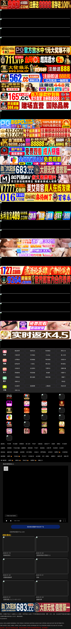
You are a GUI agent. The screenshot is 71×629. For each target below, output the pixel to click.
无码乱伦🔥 (17, 456)
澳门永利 (28, 444)
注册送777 (47, 444)
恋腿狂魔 (63, 368)
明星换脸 (32, 372)
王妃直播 (55, 448)
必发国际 (22, 452)
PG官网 (9, 444)
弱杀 (37, 577)
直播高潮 (24, 448)
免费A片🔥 (18, 460)
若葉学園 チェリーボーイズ (12, 599)
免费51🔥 (9, 456)
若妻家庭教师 (7, 577)
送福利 (53, 444)
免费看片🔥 (57, 452)
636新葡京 (65, 452)
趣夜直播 (9, 452)
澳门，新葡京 (45, 456)
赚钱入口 (40, 460)
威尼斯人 (3, 444)
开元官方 (24, 456)
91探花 (32, 364)
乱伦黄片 (61, 448)
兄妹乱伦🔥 (26, 460)
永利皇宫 (50, 452)
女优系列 (32, 368)
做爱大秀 (60, 456)
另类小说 (17, 390)
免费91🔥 (10, 460)
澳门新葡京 (29, 452)
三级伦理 (17, 355)
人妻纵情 (48, 386)
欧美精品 (48, 351)
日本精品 (32, 355)
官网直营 (21, 444)
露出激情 (32, 377)
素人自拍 (63, 355)
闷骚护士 (63, 372)
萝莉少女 (63, 351)
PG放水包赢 (17, 448)
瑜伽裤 (48, 372)
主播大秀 (49, 448)
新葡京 (58, 444)
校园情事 (32, 386)
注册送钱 (40, 444)
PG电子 (34, 444)
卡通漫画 (17, 377)
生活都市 (17, 386)
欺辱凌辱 (17, 364)
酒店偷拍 (42, 448)
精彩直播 (30, 448)
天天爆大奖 (31, 456)
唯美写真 (48, 377)
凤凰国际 (9, 448)
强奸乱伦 (32, 351)
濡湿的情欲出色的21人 (43, 555)
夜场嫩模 (16, 452)
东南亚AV (63, 359)
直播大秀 (66, 456)
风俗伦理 (63, 386)
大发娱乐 (36, 452)
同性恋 (63, 381)
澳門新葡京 (43, 452)
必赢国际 (3, 448)
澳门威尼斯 (3, 460)
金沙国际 (38, 456)
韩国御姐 (32, 359)
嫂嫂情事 (39, 599)
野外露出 (63, 364)
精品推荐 (17, 351)
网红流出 (48, 364)
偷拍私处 (3, 452)
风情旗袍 (17, 372)
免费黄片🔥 (33, 460)
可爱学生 (48, 368)
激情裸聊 (3, 456)
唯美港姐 (48, 359)
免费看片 (53, 456)
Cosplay (48, 355)
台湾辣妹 (17, 359)
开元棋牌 (15, 444)
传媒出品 (17, 381)
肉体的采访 (6, 555)
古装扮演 (17, 368)
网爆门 (63, 377)
